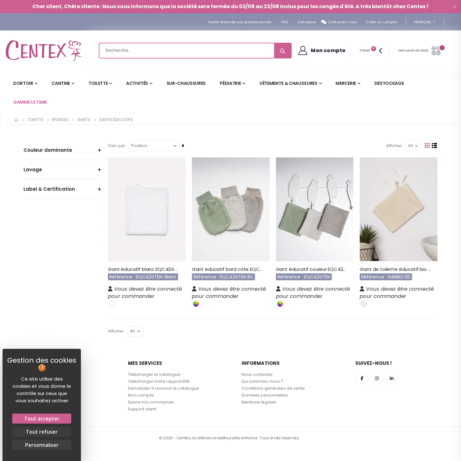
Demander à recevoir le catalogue (163, 388)
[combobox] (195, 50)
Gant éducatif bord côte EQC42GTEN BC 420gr (227, 269)
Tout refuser (42, 431)
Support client (142, 409)
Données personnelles (264, 395)
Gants (83, 120)
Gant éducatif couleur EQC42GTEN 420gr (311, 269)
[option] (112, 304)
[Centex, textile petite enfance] (44, 50)
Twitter (377, 378)
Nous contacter (257, 374)
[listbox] (112, 303)
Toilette (35, 120)
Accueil (16, 119)
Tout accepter (42, 418)
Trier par (116, 146)
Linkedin (391, 378)
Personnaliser (42, 445)
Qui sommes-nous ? (262, 381)
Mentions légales (258, 402)
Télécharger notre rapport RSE (159, 381)
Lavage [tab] (33, 169)
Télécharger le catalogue (154, 374)
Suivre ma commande (151, 402)
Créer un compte (381, 22)
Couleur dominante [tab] (48, 150)
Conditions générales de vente (273, 388)
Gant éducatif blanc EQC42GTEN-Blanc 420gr (143, 269)
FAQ (284, 22)
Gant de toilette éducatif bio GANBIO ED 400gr (395, 269)
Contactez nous (342, 22)
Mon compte (141, 395)
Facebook (362, 378)
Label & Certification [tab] (49, 189)
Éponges (60, 120)
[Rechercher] (282, 50)
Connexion (306, 22)
